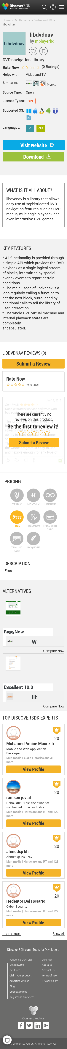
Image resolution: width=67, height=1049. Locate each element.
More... (51, 84)
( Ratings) (50, 66)
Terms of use (49, 975)
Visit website (33, 145)
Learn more (11, 933)
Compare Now (53, 651)
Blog (12, 986)
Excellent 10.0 (18, 687)
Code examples (18, 991)
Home (6, 20)
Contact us (48, 970)
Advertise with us (19, 981)
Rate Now (14, 631)
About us (47, 964)
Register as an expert (21, 997)
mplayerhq (44, 41)
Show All (59, 933)
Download (33, 156)
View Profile (33, 769)
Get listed (14, 970)
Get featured (16, 964)
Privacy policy (50, 981)
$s (18, 6)
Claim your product (20, 975)
